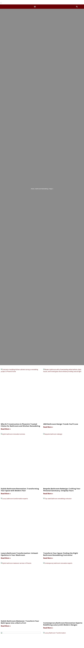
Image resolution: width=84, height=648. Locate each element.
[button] (34, 6)
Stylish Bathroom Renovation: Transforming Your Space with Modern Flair (20, 490)
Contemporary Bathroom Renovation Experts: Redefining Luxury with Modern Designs (62, 624)
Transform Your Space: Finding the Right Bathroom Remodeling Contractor (60, 554)
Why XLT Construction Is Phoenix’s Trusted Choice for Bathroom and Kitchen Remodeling (20, 425)
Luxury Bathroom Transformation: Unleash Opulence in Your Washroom (19, 554)
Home (32, 188)
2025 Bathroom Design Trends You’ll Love (60, 424)
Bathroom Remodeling (41, 188)
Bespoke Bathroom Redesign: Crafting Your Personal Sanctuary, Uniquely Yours (61, 490)
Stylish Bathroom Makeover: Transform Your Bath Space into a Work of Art (20, 622)
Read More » (6, 429)
